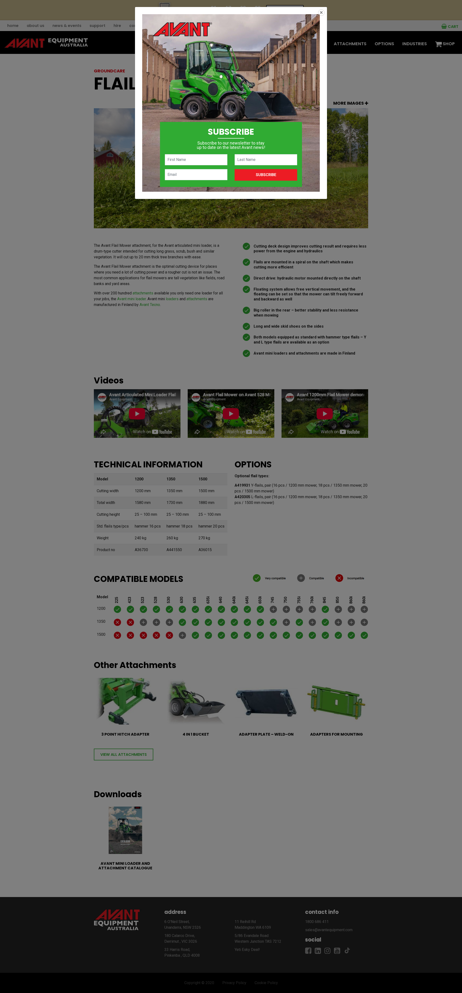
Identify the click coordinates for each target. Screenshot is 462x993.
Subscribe (266, 174)
